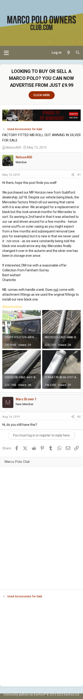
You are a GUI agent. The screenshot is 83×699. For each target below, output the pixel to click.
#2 (79, 416)
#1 (79, 174)
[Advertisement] (41, 533)
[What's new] (68, 52)
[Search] (77, 52)
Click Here (41, 95)
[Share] (73, 175)
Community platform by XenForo (41, 694)
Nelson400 (13, 147)
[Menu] (6, 53)
